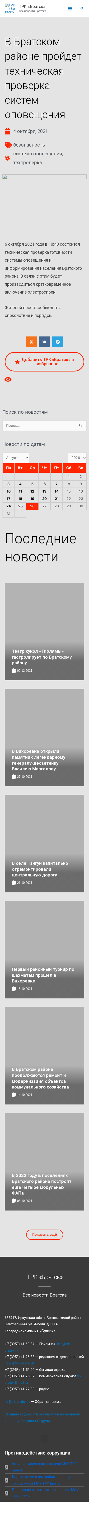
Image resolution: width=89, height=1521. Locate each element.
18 (20, 499)
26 (32, 506)
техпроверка (27, 162)
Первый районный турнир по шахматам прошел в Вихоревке (43, 975)
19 (32, 499)
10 (9, 491)
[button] (82, 8)
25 (20, 506)
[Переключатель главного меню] (70, 9)
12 (32, 491)
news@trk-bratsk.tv (20, 1363)
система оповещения (37, 154)
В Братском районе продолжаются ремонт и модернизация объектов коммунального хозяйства (40, 1078)
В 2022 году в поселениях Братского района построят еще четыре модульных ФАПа (41, 1184)
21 (57, 499)
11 (20, 491)
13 (44, 491)
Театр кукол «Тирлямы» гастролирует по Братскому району (42, 657)
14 (57, 491)
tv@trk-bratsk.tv (18, 1401)
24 (8, 506)
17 (8, 499)
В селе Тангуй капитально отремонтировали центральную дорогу (40, 869)
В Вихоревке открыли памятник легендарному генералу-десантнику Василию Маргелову (38, 760)
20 (44, 499)
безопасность (29, 145)
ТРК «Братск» (32, 6)
